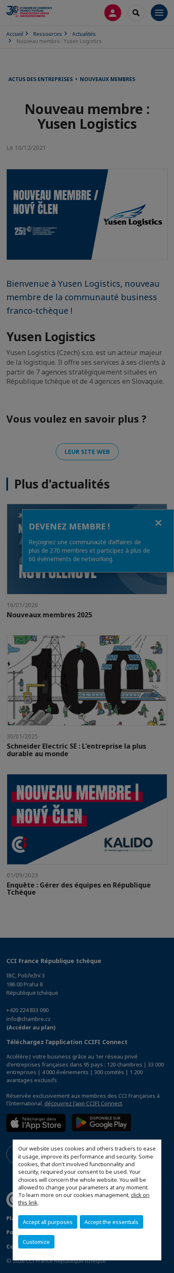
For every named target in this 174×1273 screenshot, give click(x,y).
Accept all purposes (48, 1222)
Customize (36, 1242)
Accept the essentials (111, 1222)
